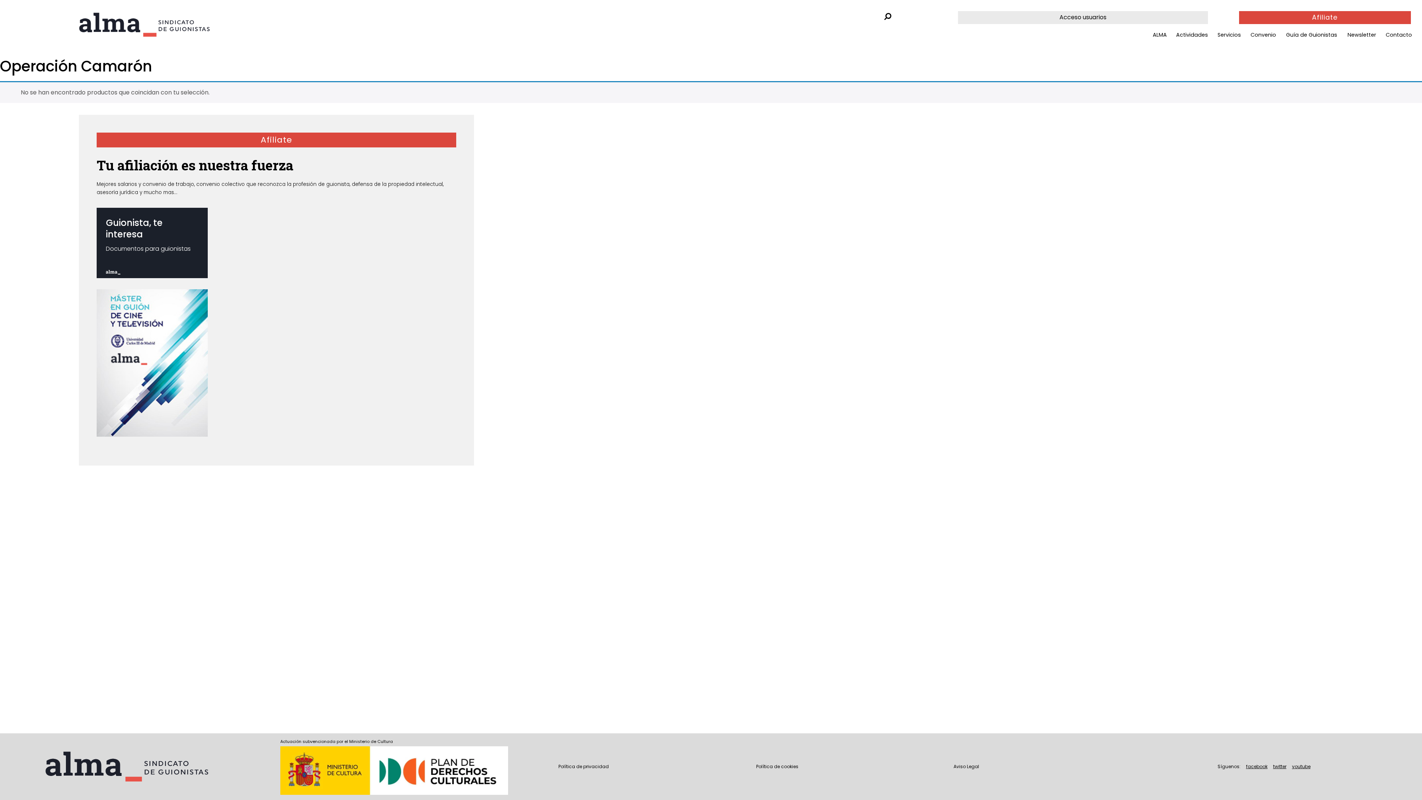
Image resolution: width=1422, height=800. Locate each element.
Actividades (1192, 35)
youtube (1301, 766)
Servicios (1229, 35)
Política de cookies (777, 766)
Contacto (1399, 35)
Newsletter (1362, 35)
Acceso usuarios (1082, 17)
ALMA (1160, 35)
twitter (1279, 766)
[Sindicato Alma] (164, 25)
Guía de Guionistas (1311, 35)
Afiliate (1325, 17)
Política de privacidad (583, 766)
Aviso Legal (966, 766)
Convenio (1263, 35)
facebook (1257, 766)
